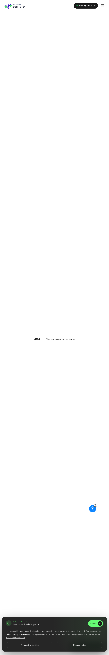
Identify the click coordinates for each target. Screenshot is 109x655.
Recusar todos (79, 645)
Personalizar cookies (29, 645)
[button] (95, 505)
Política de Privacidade (15, 637)
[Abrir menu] (103, 6)
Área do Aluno (85, 5)
